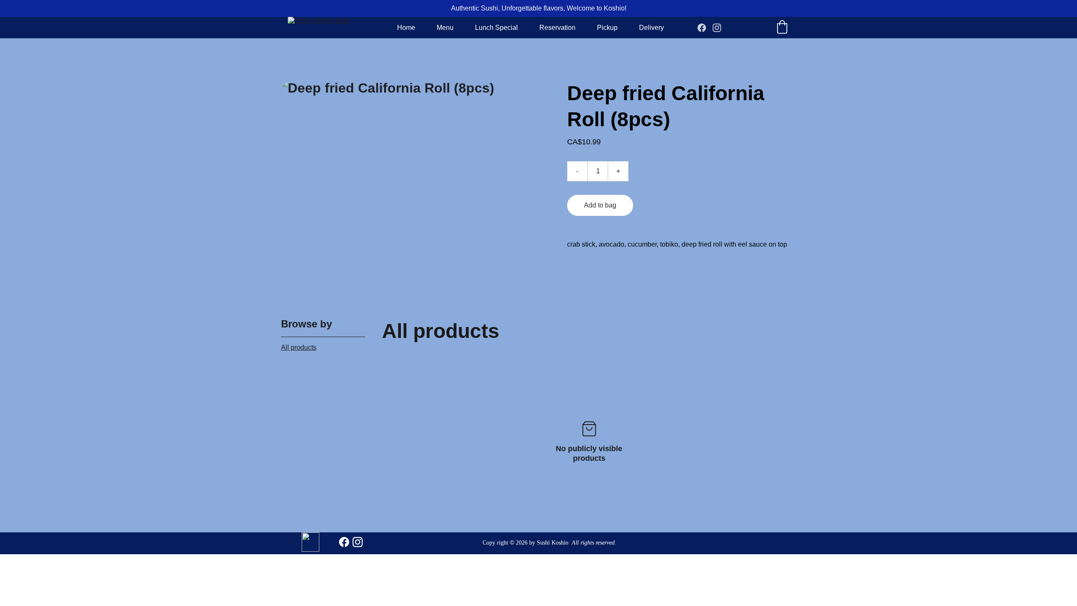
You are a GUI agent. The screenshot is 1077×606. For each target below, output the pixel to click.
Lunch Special (496, 27)
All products (298, 347)
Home (406, 27)
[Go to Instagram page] (717, 28)
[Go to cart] (782, 28)
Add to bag (600, 205)
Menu (445, 27)
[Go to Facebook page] (705, 28)
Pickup (607, 27)
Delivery (651, 27)
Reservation (557, 27)
